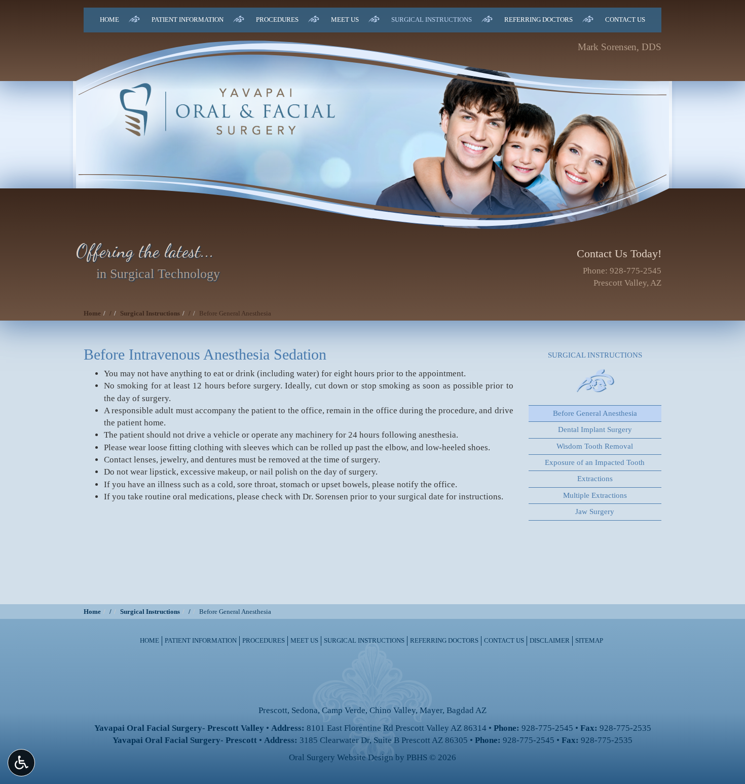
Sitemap (589, 640)
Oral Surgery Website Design (341, 757)
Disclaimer (550, 640)
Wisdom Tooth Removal (594, 446)
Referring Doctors (538, 19)
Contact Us (625, 19)
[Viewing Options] (21, 762)
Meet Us (345, 19)
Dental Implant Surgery (595, 429)
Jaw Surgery (594, 511)
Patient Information (188, 19)
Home (109, 19)
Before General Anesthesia (595, 413)
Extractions (595, 479)
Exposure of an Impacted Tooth (595, 462)
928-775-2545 (635, 271)
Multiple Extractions (595, 495)
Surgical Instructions (431, 19)
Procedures (277, 19)
